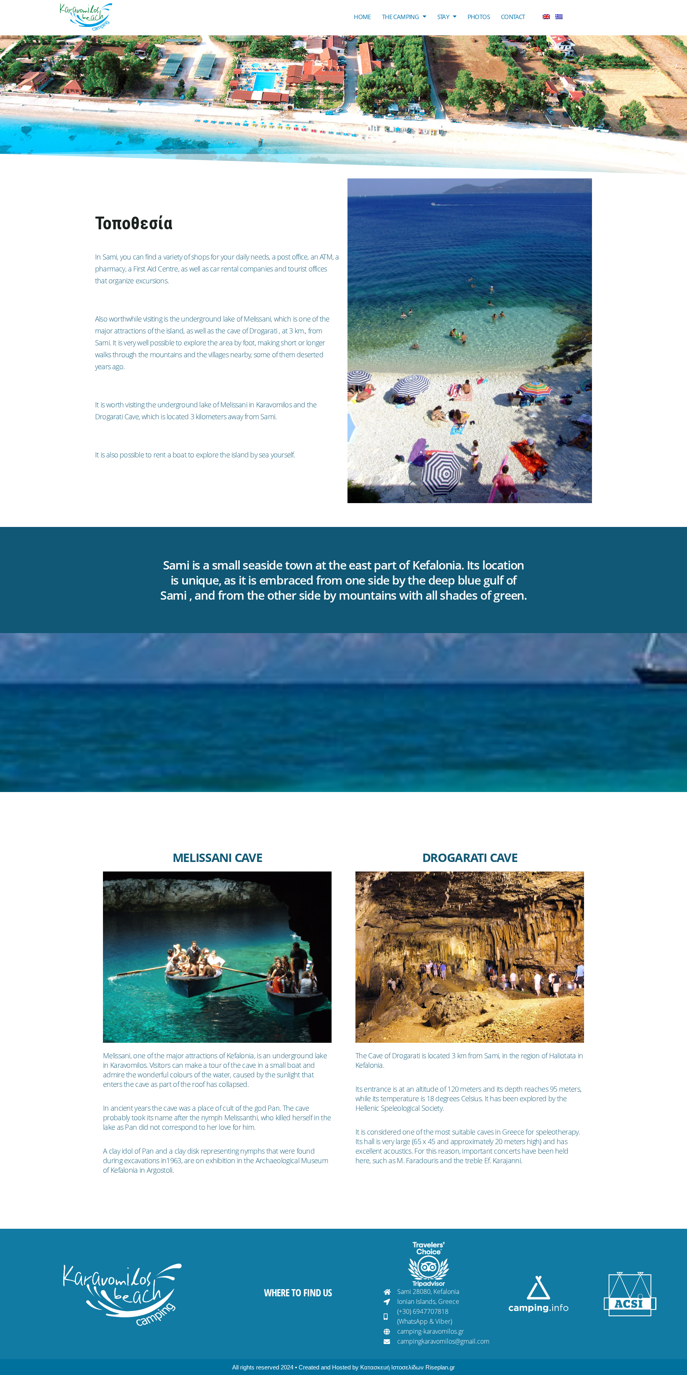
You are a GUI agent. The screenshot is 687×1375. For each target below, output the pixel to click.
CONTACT (513, 17)
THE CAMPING (400, 17)
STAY (443, 17)
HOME (362, 17)
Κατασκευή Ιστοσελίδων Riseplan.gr (407, 1367)
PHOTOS (479, 17)
